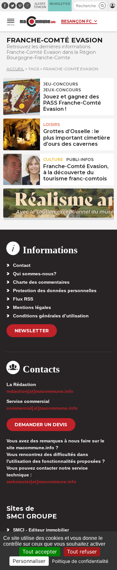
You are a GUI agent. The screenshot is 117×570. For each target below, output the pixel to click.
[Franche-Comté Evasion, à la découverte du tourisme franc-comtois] (21, 168)
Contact (22, 265)
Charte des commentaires (41, 282)
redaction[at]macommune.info (39, 391)
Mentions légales (32, 307)
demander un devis (41, 425)
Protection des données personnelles (55, 290)
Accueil (15, 68)
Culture (53, 159)
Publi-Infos (80, 159)
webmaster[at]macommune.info (41, 481)
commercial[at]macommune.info (42, 408)
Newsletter (32, 331)
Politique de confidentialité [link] (80, 561)
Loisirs (51, 124)
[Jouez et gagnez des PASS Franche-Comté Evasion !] (21, 92)
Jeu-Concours (60, 84)
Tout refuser (82, 551)
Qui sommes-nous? (35, 273)
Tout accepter (39, 551)
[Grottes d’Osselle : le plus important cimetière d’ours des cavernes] (21, 133)
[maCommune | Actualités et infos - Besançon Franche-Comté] (38, 21)
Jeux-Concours (62, 89)
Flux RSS (23, 299)
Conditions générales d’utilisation (51, 315)
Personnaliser (29, 561)
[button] (102, 5)
